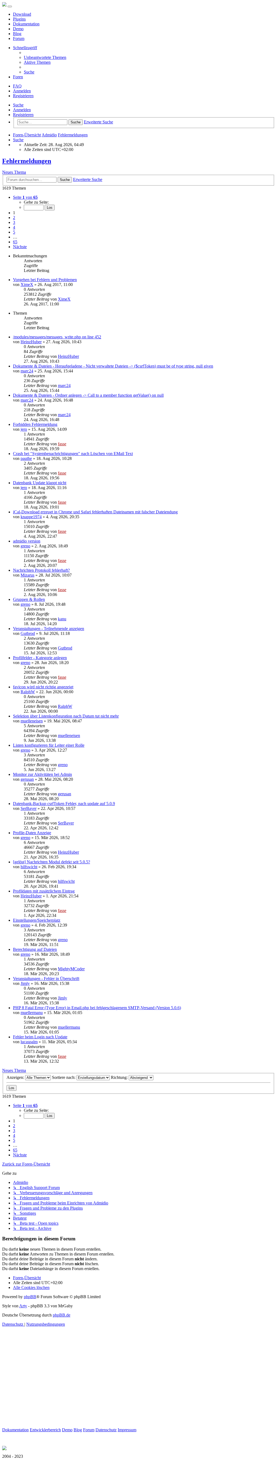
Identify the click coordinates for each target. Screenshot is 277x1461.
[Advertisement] (138, 1390)
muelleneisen (32, 721)
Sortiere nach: (64, 1077)
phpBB (30, 1296)
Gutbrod (28, 633)
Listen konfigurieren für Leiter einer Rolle (48, 745)
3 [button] (14, 222)
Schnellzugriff (25, 47)
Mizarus (27, 575)
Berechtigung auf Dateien (35, 949)
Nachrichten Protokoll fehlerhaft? (41, 570)
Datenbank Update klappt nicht (39, 482)
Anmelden (22, 109)
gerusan (27, 779)
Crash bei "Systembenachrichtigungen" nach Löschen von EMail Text (73, 453)
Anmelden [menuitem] (22, 91)
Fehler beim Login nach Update (40, 1037)
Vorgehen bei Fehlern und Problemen (45, 279)
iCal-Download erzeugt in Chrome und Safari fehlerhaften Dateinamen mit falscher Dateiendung (95, 512)
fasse (62, 444)
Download (22, 14)
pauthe (26, 458)
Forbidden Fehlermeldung (35, 424)
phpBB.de (61, 1315)
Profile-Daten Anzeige (32, 832)
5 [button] (14, 232)
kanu (62, 619)
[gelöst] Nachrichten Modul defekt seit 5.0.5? (51, 862)
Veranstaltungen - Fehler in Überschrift (46, 978)
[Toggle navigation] (10, 6)
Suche (18, 105)
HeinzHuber (31, 341)
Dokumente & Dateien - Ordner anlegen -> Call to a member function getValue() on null (88, 395)
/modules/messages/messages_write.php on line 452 (57, 337)
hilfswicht (29, 866)
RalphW (28, 691)
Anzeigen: (15, 1077)
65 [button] (15, 242)
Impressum (127, 1430)
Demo (18, 28)
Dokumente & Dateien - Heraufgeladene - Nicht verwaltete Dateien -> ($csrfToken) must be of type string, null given (113, 366)
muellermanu (32, 1012)
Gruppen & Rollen (29, 599)
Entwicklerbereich (45, 1430)
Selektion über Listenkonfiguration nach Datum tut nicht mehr (66, 716)
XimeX (27, 284)
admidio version (26, 541)
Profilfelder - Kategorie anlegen (40, 657)
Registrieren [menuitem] (23, 95)
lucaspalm (29, 1041)
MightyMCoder (71, 969)
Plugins (19, 19)
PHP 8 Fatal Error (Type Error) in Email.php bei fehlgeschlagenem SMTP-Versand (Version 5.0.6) (97, 1007)
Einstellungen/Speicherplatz (36, 920)
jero (24, 429)
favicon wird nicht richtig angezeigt (43, 687)
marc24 (27, 371)
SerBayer (29, 808)
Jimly (25, 983)
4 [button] (14, 227)
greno (25, 546)
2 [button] (14, 217)
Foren (18, 77)
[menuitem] (45, 57)
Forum (18, 38)
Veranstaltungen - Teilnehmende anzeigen (48, 628)
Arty (23, 1306)
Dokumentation (26, 24)
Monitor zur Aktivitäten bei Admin (42, 774)
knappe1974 (31, 516)
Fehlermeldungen (26, 160)
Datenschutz (106, 1430)
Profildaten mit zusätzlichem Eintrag (44, 891)
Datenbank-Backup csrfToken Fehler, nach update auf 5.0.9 (64, 803)
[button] (25, 197)
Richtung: (120, 1077)
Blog (17, 33)
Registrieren (23, 114)
